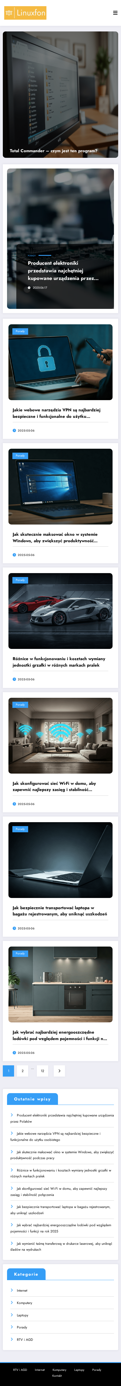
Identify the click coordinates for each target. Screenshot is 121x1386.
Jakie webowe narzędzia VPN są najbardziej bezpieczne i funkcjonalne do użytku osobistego (56, 413)
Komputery (24, 1302)
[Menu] (115, 13)
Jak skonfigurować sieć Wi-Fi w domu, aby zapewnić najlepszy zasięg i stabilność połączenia (54, 786)
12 (42, 1070)
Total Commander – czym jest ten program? (53, 151)
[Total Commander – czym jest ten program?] (60, 94)
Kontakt (57, 1376)
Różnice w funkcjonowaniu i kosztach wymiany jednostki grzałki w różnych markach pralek (59, 662)
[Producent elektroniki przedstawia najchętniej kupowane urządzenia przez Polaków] (60, 238)
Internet (22, 1290)
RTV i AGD (25, 1339)
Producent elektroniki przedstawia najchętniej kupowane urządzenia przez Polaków (61, 270)
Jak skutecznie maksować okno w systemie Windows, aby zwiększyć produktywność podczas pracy (55, 537)
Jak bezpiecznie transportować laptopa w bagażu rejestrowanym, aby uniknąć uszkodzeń (60, 911)
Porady (32, 255)
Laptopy (22, 1315)
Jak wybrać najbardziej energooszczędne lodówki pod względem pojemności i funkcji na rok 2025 (59, 1035)
